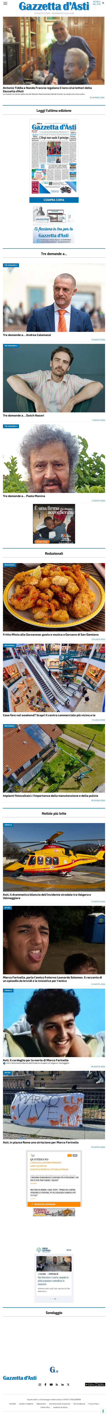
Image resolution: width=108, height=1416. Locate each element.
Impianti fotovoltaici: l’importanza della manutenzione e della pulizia (50, 795)
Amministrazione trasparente (60, 1404)
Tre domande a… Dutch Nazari (23, 415)
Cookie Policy (45, 1407)
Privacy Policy (94, 1404)
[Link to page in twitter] (68, 1384)
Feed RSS (12, 1404)
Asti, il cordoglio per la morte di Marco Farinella (35, 1060)
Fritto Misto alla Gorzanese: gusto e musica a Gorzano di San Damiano (51, 634)
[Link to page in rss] (56, 1384)
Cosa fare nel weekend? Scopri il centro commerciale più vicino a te (49, 715)
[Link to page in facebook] (45, 1384)
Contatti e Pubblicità (26, 1404)
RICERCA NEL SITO (97, 3)
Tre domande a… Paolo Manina (24, 496)
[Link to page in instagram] (39, 1384)
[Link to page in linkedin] (62, 1384)
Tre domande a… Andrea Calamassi (27, 335)
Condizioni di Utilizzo (60, 1407)
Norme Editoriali (80, 1404)
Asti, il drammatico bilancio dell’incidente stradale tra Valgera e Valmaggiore (47, 896)
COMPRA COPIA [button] (54, 200)
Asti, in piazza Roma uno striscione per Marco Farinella (41, 1142)
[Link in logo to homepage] (20, 1377)
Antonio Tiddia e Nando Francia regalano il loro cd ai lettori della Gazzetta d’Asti (47, 89)
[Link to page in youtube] (51, 1384)
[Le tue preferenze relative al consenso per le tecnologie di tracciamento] (103, 1411)
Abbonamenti (41, 1404)
